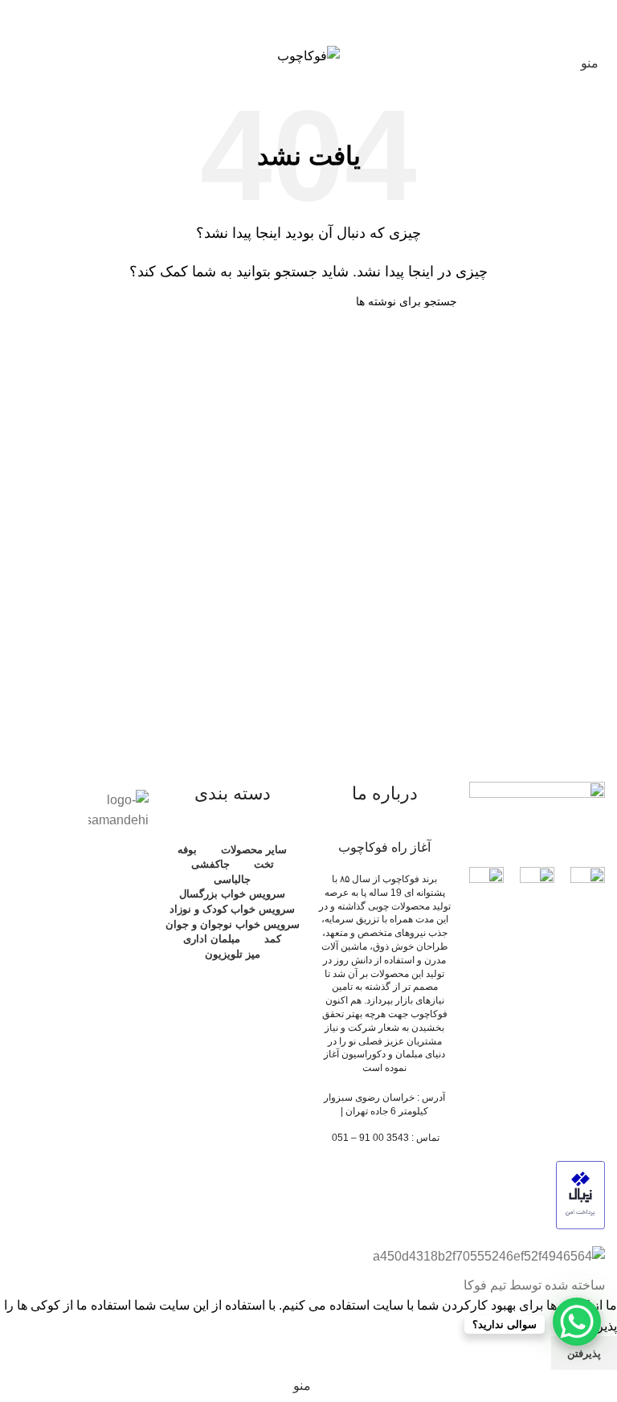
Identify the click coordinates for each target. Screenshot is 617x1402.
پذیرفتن (584, 1353)
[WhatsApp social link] (308, 19)
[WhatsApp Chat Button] (577, 1322)
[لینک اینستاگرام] (329, 19)
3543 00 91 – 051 (370, 1137)
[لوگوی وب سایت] (308, 55)
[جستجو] (47, 55)
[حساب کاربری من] (18, 55)
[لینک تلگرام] (288, 19)
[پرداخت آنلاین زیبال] (580, 1194)
